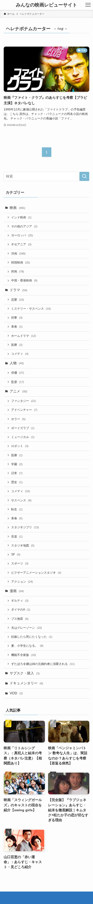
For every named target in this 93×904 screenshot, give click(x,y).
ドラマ (18, 290)
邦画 (17, 271)
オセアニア (21, 244)
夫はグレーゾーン (26, 628)
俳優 (17, 372)
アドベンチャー (24, 410)
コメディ (20, 354)
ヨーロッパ (22, 235)
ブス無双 (20, 619)
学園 (17, 464)
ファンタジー (23, 401)
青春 (17, 326)
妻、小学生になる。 (27, 645)
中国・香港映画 (24, 280)
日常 (17, 473)
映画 (17, 208)
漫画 (17, 591)
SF (15, 554)
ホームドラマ (23, 336)
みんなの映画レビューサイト (46, 5)
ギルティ (20, 600)
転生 (17, 509)
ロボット (20, 446)
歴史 (17, 482)
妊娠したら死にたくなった (31, 636)
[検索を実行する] (84, 176)
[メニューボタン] (88, 5)
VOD (16, 693)
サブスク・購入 (25, 673)
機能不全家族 (23, 655)
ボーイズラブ (22, 428)
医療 (17, 345)
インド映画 (21, 217)
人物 (17, 363)
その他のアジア (24, 226)
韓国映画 (20, 262)
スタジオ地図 (22, 545)
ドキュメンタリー (26, 683)
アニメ (18, 391)
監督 (17, 382)
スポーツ (20, 563)
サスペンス (21, 500)
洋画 (18, 253)
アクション (22, 581)
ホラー (18, 419)
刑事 (17, 317)
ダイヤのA (20, 609)
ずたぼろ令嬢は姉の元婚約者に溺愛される (43, 664)
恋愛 (17, 299)
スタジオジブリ (25, 527)
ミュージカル (22, 437)
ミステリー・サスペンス (31, 308)
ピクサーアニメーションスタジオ (36, 572)
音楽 (17, 536)
